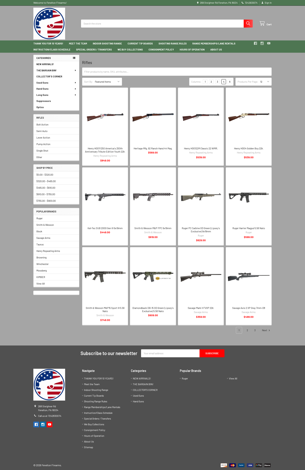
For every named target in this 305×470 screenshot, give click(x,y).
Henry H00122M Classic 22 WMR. (201, 148)
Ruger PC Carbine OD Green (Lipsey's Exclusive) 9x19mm (201, 230)
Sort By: (88, 81)
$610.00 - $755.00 (45, 194)
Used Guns (42, 82)
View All (40, 283)
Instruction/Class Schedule (51, 49)
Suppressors (43, 101)
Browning (41, 257)
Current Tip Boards (140, 43)
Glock (39, 231)
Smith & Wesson (45, 224)
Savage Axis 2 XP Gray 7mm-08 (248, 307)
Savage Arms (43, 237)
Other (39, 157)
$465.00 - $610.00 (45, 187)
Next (265, 330)
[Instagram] (262, 43)
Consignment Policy (161, 49)
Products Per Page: (247, 81)
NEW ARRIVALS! (45, 64)
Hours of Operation (192, 49)
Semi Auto (41, 130)
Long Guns (42, 94)
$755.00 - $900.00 (46, 200)
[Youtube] (269, 43)
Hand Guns (42, 88)
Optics (40, 107)
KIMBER (40, 276)
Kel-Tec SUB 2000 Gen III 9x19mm (105, 228)
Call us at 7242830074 (49, 415)
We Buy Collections (130, 49)
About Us (216, 49)
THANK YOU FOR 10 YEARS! (48, 43)
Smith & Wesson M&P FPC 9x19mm (152, 228)
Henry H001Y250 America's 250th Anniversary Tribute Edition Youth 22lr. (105, 150)
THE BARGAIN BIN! (46, 70)
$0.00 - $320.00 (44, 174)
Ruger (39, 218)
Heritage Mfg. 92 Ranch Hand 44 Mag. (153, 148)
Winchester (42, 263)
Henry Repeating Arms (48, 250)
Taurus (40, 244)
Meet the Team (78, 43)
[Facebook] (255, 43)
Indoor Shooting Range (107, 43)
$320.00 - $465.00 (46, 181)
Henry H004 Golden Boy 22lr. (248, 148)
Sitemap (88, 447)
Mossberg (41, 270)
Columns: (196, 81)
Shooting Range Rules (173, 43)
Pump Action (43, 144)
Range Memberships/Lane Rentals (213, 43)
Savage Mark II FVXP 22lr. (201, 307)
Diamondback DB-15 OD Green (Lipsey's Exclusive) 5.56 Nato (153, 309)
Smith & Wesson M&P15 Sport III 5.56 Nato (105, 309)
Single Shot (42, 150)
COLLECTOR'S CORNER (49, 76)
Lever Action (43, 137)
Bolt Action (42, 124)
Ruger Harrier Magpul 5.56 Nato (248, 228)
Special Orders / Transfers (94, 49)
